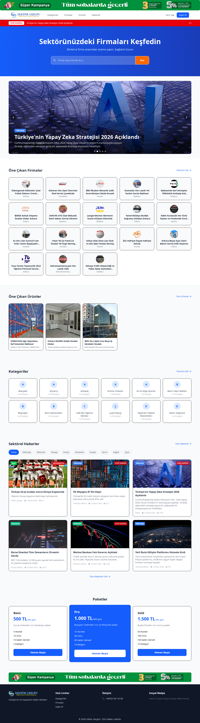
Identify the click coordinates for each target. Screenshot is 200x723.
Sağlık (116, 452)
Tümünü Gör (182, 170)
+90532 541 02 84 (114, 698)
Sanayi (54, 452)
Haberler (96, 15)
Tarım (104, 452)
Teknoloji (26, 452)
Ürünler (82, 15)
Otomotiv (79, 452)
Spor (127, 452)
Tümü (14, 452)
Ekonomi (41, 452)
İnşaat (93, 452)
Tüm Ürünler (182, 296)
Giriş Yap (170, 15)
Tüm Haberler (182, 443)
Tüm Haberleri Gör (99, 576)
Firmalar (68, 15)
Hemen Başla (38, 652)
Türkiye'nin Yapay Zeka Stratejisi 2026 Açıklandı (50, 23)
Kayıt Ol (183, 15)
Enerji (66, 452)
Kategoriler (52, 15)
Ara (142, 60)
